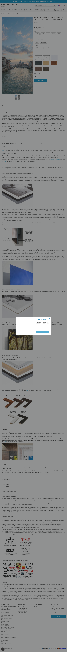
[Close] (49, 318)
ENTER (42, 332)
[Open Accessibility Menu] (3, 649)
